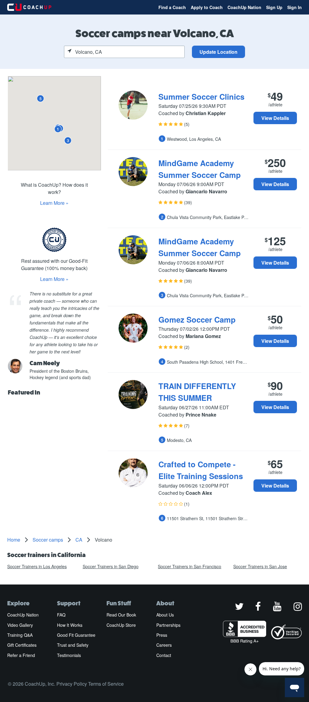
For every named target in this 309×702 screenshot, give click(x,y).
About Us (165, 615)
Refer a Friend (21, 655)
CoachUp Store (121, 625)
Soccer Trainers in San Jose (260, 566)
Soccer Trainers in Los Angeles (37, 566)
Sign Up (274, 7)
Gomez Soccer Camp (197, 319)
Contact (163, 655)
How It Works (69, 625)
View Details (275, 117)
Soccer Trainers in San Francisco (189, 566)
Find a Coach (172, 7)
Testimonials (69, 655)
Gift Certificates (22, 645)
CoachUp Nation (244, 7)
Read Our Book (121, 615)
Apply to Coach (207, 7)
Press (161, 635)
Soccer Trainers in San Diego (111, 566)
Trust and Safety (72, 645)
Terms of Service (106, 683)
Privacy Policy (71, 683)
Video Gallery (20, 625)
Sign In (294, 7)
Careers (164, 645)
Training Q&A (20, 635)
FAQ (61, 615)
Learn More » (54, 202)
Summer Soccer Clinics (201, 96)
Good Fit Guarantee (76, 635)
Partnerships (168, 625)
